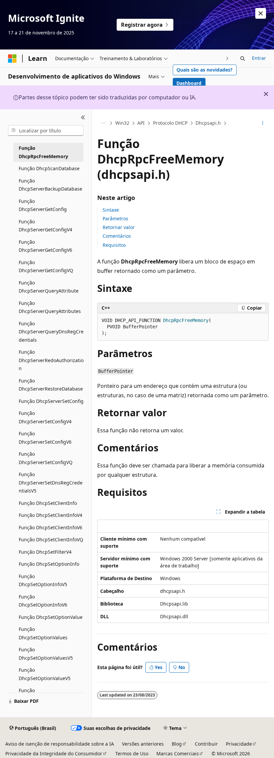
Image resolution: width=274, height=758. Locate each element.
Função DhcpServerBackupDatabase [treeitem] (50, 185)
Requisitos (114, 245)
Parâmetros (115, 218)
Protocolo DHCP (170, 123)
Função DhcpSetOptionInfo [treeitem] (49, 564)
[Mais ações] (263, 123)
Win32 (122, 123)
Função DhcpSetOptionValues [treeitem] (43, 633)
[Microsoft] (12, 58)
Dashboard (188, 83)
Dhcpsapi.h (208, 123)
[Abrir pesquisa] (242, 58)
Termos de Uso (131, 753)
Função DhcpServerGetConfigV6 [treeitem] (45, 246)
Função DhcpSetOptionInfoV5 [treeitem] (43, 580)
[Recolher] (83, 117)
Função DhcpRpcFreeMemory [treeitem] (43, 152)
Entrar (259, 58)
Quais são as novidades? (204, 70)
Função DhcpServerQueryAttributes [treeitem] (50, 307)
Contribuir (206, 744)
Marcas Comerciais (177, 753)
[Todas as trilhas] (103, 123)
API (141, 123)
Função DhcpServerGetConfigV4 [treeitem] (45, 225)
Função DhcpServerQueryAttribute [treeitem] (49, 287)
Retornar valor (119, 227)
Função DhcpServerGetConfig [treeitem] (43, 205)
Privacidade (239, 744)
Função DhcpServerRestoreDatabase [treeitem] (51, 384)
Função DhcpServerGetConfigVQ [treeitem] (46, 266)
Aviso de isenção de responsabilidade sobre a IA (59, 744)
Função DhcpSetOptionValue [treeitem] (51, 617)
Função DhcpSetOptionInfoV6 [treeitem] (43, 600)
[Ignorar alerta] (260, 13)
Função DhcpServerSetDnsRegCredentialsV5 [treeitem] (51, 482)
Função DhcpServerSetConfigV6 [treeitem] (45, 437)
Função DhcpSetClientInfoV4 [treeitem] (50, 515)
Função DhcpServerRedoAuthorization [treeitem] (51, 360)
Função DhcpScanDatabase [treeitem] (49, 168)
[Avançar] (227, 58)
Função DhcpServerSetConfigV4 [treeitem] (45, 417)
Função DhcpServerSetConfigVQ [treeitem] (46, 458)
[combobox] (46, 130)
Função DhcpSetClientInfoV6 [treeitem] (50, 527)
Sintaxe (111, 210)
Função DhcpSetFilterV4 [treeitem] (45, 552)
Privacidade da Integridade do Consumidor (53, 753)
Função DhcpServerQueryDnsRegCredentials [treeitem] (51, 331)
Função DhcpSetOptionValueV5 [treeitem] (45, 674)
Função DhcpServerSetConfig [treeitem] (51, 401)
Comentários (117, 236)
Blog (177, 744)
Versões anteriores (143, 744)
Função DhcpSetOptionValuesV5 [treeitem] (46, 653)
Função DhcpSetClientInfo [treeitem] (48, 503)
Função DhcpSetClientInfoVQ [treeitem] (51, 539)
